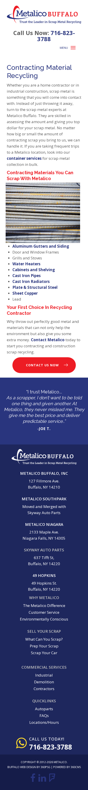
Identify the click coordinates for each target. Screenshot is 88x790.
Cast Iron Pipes (26, 275)
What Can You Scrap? (44, 639)
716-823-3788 (56, 36)
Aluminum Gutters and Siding (40, 246)
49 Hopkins (44, 575)
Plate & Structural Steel (35, 287)
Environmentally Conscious (44, 619)
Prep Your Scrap (44, 646)
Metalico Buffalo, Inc (44, 473)
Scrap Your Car (44, 652)
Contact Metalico (48, 339)
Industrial (44, 675)
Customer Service (44, 612)
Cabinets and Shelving (33, 269)
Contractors (44, 688)
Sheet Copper (25, 293)
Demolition (44, 681)
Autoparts (44, 708)
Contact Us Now (42, 365)
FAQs (44, 715)
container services (24, 158)
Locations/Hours (44, 722)
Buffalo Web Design (21, 767)
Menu (64, 48)
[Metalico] (44, 15)
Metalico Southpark (44, 498)
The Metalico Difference (44, 605)
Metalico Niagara (44, 524)
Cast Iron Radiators (31, 281)
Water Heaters (26, 263)
